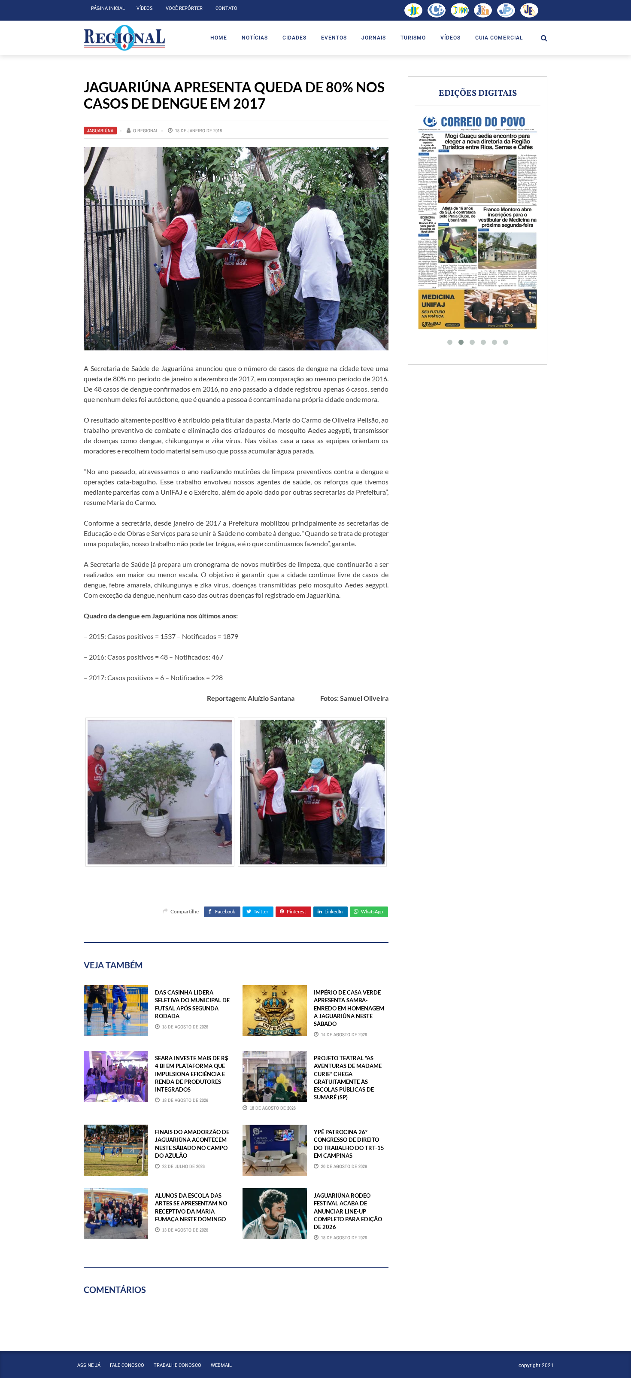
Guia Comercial (499, 38)
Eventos (334, 38)
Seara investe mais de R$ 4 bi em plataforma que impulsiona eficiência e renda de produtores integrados (191, 1074)
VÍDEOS (450, 38)
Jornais (373, 38)
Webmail (221, 1365)
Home (218, 38)
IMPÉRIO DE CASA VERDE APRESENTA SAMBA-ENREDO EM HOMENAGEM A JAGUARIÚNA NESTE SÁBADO (349, 1008)
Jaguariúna (100, 131)
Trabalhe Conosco (177, 1365)
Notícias (255, 38)
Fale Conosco (127, 1365)
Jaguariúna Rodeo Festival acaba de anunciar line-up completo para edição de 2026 (348, 1211)
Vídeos (145, 8)
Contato (226, 8)
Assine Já (88, 1365)
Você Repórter (184, 8)
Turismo (413, 38)
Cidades (294, 38)
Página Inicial (108, 8)
